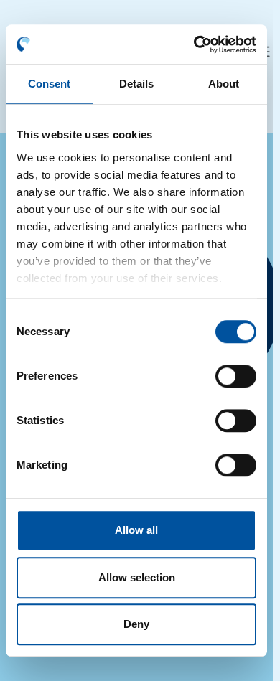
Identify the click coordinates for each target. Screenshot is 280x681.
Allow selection (136, 577)
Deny (136, 624)
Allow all (136, 530)
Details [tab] (136, 84)
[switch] (235, 376)
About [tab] (224, 84)
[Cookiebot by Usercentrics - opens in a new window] (195, 44)
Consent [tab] (49, 84)
